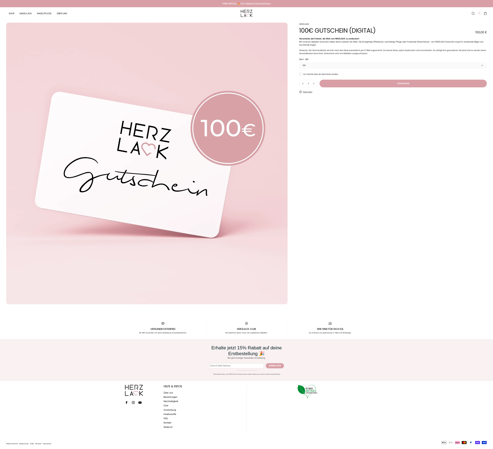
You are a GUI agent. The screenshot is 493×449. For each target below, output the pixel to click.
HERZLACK (304, 24)
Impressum (47, 444)
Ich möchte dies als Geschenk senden (320, 74)
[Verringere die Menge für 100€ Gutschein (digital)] (302, 83)
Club (166, 405)
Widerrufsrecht (12, 444)
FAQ (166, 418)
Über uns (168, 392)
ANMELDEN (275, 366)
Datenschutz (24, 444)
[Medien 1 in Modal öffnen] (147, 163)
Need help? (307, 92)
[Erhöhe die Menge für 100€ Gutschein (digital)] (314, 83)
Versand (38, 444)
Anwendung (170, 410)
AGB (32, 444)
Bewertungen (170, 397)
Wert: (303, 59)
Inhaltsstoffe (170, 414)
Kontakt (167, 422)
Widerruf (168, 427)
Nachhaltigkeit (171, 401)
